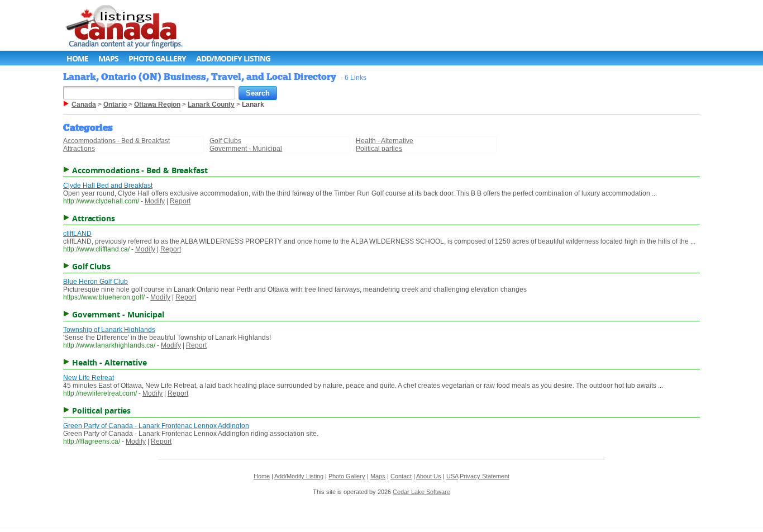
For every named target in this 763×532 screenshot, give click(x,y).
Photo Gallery (157, 58)
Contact (401, 476)
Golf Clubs (225, 141)
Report (180, 201)
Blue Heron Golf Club (95, 282)
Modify (155, 201)
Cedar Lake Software (421, 491)
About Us (428, 476)
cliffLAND (77, 234)
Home (77, 58)
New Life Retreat (88, 378)
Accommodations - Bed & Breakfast (116, 141)
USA (452, 476)
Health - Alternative (384, 141)
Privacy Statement (484, 476)
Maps (108, 58)
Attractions (79, 149)
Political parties (379, 149)
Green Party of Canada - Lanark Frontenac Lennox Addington (156, 426)
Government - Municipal (245, 149)
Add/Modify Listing (233, 58)
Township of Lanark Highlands (109, 330)
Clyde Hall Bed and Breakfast (107, 185)
